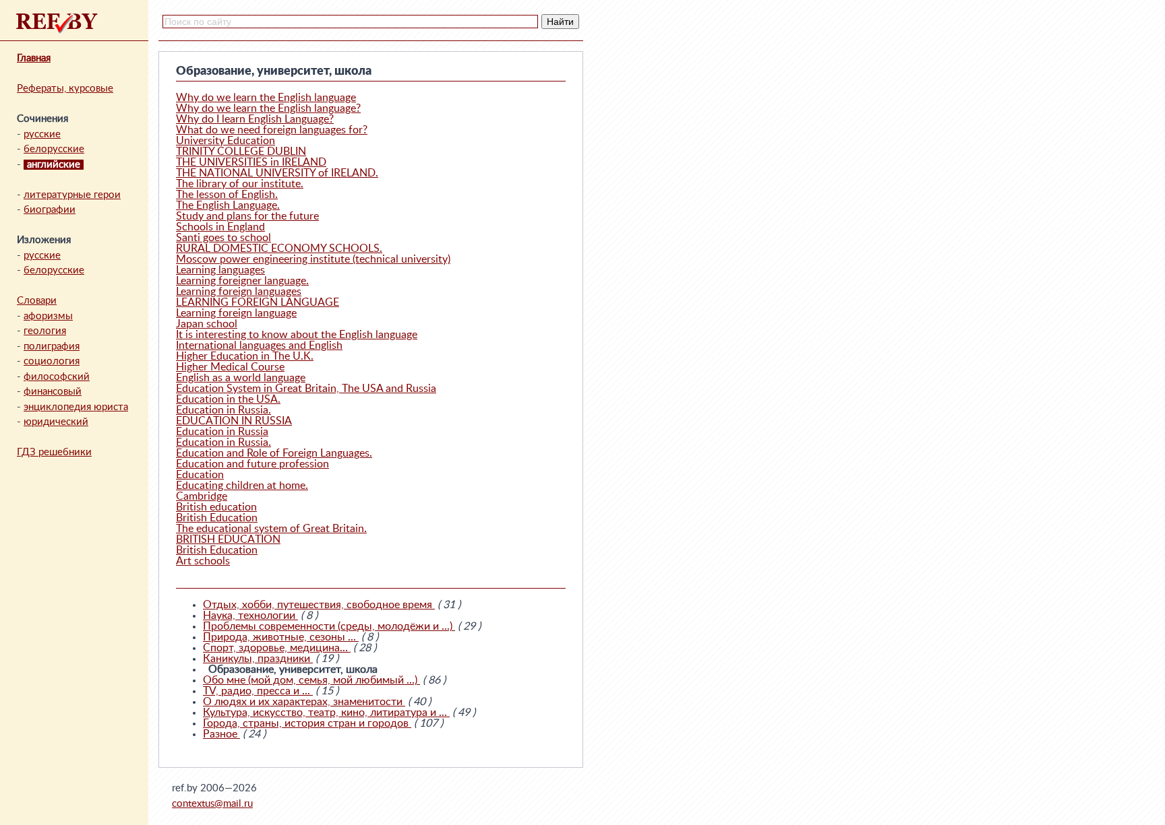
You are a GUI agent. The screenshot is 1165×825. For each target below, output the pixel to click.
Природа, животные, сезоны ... (281, 637)
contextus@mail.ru (212, 804)
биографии (50, 210)
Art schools (203, 561)
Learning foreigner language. (242, 280)
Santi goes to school (223, 237)
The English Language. (228, 205)
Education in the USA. (228, 399)
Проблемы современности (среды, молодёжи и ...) (329, 626)
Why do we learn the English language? (268, 108)
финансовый (53, 392)
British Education (217, 518)
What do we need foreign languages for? (271, 130)
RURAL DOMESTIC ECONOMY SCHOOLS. (279, 248)
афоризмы (48, 316)
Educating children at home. (242, 485)
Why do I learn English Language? (255, 119)
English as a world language (240, 377)
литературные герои (72, 195)
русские (42, 134)
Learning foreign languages (238, 291)
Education (200, 474)
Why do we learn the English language (266, 97)
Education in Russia (222, 431)
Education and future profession (252, 464)
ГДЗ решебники (54, 452)
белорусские (54, 149)
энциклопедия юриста (76, 407)
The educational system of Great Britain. (271, 528)
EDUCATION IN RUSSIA (234, 421)
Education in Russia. (223, 410)
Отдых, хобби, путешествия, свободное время (319, 604)
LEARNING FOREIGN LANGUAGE (257, 302)
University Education (225, 140)
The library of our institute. (239, 183)
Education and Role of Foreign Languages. (274, 453)
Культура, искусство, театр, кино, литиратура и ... (326, 712)
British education (216, 507)
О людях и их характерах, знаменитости (304, 701)
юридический (56, 422)
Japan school (206, 324)
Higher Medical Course (230, 367)
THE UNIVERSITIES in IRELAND (251, 162)
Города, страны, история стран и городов (307, 723)
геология (45, 331)
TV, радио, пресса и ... (258, 691)
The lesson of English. (227, 194)
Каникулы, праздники (258, 658)
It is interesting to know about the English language (296, 334)
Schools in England (220, 227)
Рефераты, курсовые (65, 89)
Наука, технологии (250, 615)
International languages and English (259, 345)
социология (52, 361)
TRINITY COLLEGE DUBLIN (241, 151)
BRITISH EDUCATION (228, 539)
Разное (221, 734)
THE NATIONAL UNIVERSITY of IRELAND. (277, 173)
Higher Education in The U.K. (244, 356)
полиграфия (52, 346)
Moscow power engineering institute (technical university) (313, 259)
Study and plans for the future (247, 216)
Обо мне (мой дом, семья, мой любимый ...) (311, 680)
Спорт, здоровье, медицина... (277, 647)
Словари (37, 301)
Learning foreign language (236, 313)
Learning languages (220, 270)
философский (57, 377)
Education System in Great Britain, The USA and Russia (306, 388)
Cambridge (201, 496)
